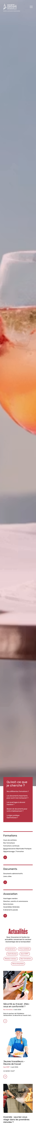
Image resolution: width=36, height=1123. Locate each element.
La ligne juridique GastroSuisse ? (13, 816)
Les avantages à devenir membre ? (16, 803)
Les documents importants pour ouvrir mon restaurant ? (17, 797)
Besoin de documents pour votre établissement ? (17, 810)
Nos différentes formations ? (18, 791)
